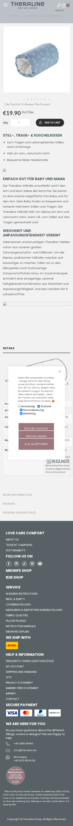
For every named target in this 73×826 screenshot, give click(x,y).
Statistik (46, 406)
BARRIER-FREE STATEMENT (22, 688)
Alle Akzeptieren (36, 444)
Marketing (29, 413)
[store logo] (35, 5)
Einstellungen (36, 436)
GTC (9, 677)
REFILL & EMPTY (15, 599)
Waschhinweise (55, 472)
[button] (24, 100)
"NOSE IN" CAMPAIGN (19, 545)
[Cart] (66, 7)
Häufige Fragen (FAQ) (19, 513)
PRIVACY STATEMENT (19, 683)
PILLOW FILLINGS (16, 621)
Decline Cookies (36, 428)
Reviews (9, 504)
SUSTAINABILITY (16, 550)
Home (15, 16)
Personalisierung (33, 410)
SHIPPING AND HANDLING (21, 672)
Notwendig (28, 406)
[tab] (36, 348)
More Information (17, 495)
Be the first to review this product (28, 104)
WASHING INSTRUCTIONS (22, 594)
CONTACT (12, 699)
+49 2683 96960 (23, 743)
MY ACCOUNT (15, 666)
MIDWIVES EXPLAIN (17, 632)
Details (8, 348)
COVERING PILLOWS (18, 604)
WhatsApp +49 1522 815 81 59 (24, 758)
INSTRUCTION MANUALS (21, 626)
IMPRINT (11, 693)
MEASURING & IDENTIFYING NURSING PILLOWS (34, 610)
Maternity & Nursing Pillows (44, 16)
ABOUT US (12, 539)
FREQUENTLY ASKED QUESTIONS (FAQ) (30, 661)
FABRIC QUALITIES (17, 615)
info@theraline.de (25, 750)
